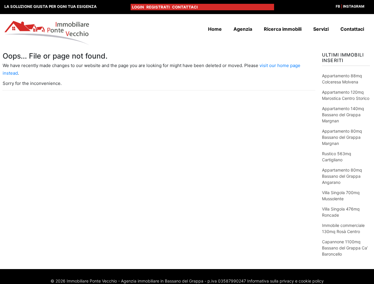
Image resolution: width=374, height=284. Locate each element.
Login (138, 7)
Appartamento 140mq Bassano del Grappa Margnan (343, 114)
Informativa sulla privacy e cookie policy (285, 280)
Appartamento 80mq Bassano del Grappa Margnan (342, 137)
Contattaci (185, 7)
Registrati (158, 7)
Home (215, 29)
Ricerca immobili (283, 29)
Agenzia (242, 29)
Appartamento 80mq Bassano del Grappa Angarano (342, 176)
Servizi (321, 29)
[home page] (46, 32)
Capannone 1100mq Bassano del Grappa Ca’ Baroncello (345, 247)
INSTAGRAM (353, 6)
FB (338, 6)
